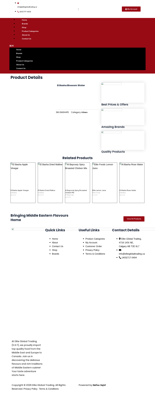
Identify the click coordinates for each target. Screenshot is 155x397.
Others (84, 112)
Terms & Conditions (49, 389)
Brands (25, 24)
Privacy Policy (30, 389)
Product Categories (30, 31)
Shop (24, 27)
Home (24, 20)
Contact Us (26, 39)
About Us (26, 35)
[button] (77, 46)
